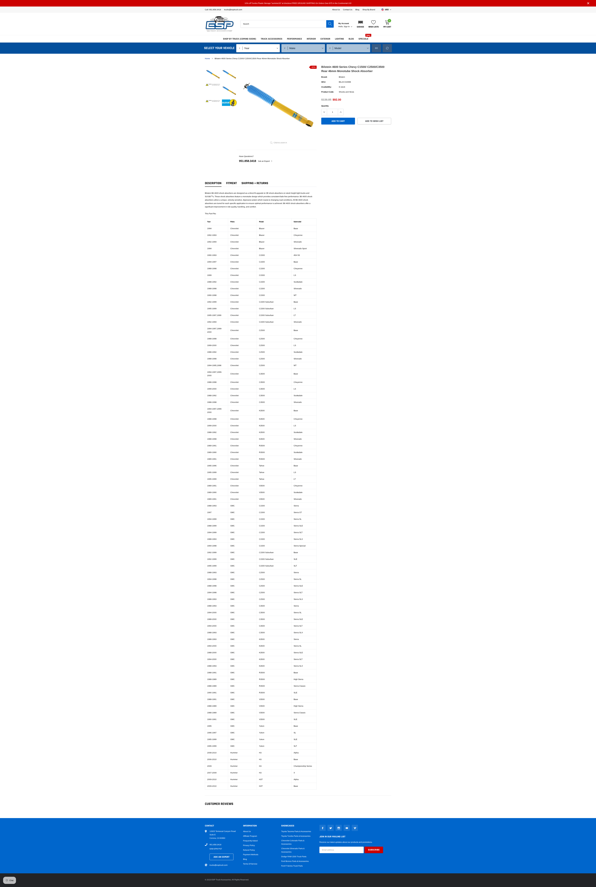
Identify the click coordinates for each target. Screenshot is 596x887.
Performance (294, 39)
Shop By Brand (368, 10)
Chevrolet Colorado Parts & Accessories (292, 842)
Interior (311, 39)
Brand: (324, 77)
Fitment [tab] (231, 183)
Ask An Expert (221, 857)
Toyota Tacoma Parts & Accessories (296, 831)
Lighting (339, 39)
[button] (360, 24)
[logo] (219, 24)
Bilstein (342, 77)
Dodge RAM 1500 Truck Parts (293, 856)
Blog (357, 10)
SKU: (323, 82)
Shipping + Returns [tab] (255, 183)
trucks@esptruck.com (219, 865)
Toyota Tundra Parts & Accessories (295, 836)
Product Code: (327, 92)
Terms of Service (250, 864)
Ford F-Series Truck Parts (292, 866)
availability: (326, 87)
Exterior (325, 39)
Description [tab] (213, 183)
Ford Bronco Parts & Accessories (295, 861)
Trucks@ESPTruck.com (233, 10)
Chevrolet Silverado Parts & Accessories (293, 850)
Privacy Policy (249, 845)
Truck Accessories (271, 39)
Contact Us (347, 10)
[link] (213, 73)
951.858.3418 (247, 161)
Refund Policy (249, 850)
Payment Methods (250, 854)
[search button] (330, 24)
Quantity (325, 106)
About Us (336, 10)
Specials (363, 39)
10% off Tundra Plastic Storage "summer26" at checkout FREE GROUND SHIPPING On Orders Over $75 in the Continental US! (298, 3)
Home (207, 58)
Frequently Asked (250, 841)
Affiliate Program (250, 836)
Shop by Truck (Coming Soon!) (239, 39)
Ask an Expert (264, 161)
